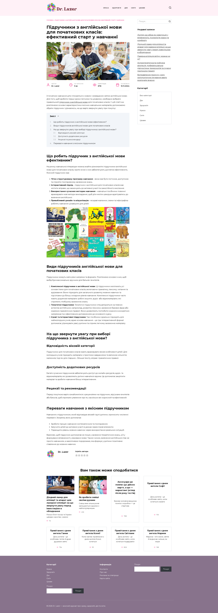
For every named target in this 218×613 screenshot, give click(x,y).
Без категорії (146, 95)
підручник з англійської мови (73, 102)
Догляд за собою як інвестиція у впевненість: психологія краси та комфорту (153, 37)
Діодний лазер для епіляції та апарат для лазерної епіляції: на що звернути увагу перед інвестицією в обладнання (60, 504)
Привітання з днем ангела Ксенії (92, 532)
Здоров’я (116, 8)
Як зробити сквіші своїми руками (89, 498)
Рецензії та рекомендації (69, 140)
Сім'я (142, 115)
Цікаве (142, 8)
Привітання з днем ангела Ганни (60, 532)
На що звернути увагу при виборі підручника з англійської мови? (84, 129)
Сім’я (133, 8)
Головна (50, 20)
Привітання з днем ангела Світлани (125, 532)
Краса (106, 8)
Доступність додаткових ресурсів (72, 136)
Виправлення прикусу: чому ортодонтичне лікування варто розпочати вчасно (152, 77)
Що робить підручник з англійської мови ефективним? (80, 122)
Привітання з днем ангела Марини (157, 532)
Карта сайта (105, 578)
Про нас (103, 572)
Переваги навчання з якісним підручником (74, 143)
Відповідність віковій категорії (71, 133)
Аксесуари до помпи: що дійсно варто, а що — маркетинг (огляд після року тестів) (125, 487)
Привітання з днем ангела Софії (157, 484)
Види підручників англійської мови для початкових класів (81, 126)
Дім (126, 8)
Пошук (50, 586)
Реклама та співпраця (109, 575)
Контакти (104, 569)
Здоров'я (144, 105)
